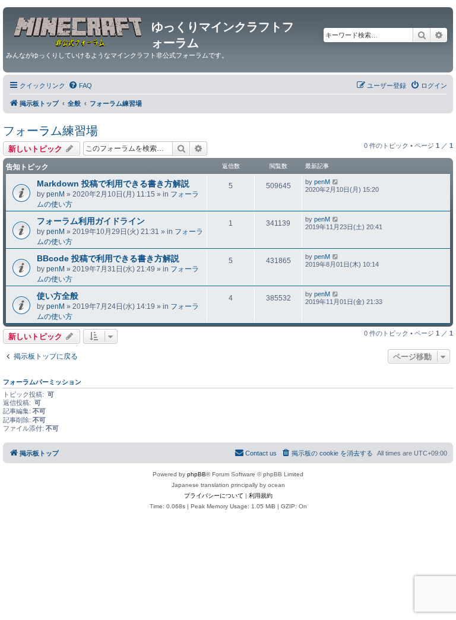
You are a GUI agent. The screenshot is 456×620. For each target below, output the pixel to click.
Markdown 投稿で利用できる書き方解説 (113, 183)
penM (55, 194)
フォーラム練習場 (50, 130)
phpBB (196, 474)
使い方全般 (57, 295)
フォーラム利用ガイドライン (91, 221)
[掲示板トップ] (78, 30)
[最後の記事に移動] (336, 181)
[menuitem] (80, 85)
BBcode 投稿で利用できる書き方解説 (108, 258)
